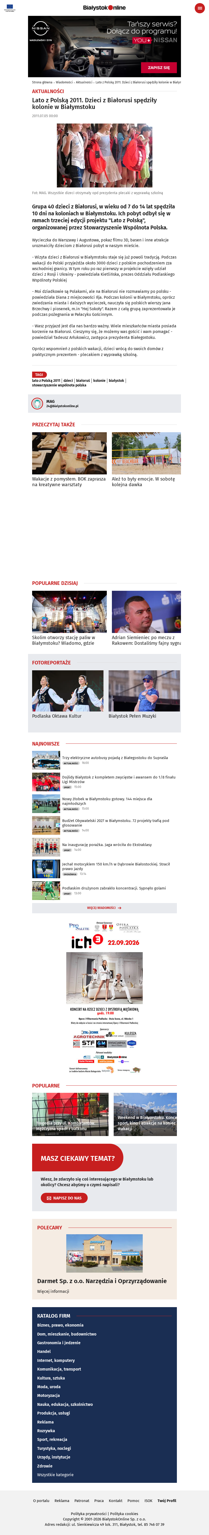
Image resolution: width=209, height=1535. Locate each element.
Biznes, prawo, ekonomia (60, 1325)
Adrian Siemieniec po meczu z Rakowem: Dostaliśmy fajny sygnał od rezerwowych (148, 640)
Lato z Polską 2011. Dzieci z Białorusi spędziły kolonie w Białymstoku (143, 82)
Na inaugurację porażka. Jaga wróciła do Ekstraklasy (107, 844)
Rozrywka (46, 1430)
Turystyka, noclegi (54, 1448)
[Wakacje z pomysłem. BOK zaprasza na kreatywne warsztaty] (69, 453)
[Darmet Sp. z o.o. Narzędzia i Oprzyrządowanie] (104, 1253)
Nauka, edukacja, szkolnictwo (65, 1404)
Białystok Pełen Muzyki (132, 716)
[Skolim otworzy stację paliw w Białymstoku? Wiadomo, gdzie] (69, 612)
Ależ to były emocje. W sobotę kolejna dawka (143, 481)
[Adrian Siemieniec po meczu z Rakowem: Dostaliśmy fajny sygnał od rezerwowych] (149, 612)
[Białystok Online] (104, 8)
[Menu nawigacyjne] (200, 8)
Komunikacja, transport (59, 1369)
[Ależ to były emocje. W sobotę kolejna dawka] (149, 453)
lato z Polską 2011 (46, 381)
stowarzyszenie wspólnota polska (59, 385)
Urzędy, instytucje (53, 1457)
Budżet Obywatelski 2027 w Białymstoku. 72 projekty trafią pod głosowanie (115, 823)
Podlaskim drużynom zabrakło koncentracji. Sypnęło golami (114, 888)
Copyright (71, 1519)
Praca (99, 1500)
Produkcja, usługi (53, 1413)
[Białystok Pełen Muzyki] (144, 690)
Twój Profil (167, 1500)
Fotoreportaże (51, 662)
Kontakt (115, 1500)
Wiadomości (64, 82)
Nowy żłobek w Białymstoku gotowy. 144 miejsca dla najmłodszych (107, 801)
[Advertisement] (104, 533)
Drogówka (70, 874)
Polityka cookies (124, 1513)
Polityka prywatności (89, 1513)
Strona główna (42, 82)
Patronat (81, 1500)
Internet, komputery (56, 1360)
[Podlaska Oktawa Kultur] (67, 690)
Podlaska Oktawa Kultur (57, 716)
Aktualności (84, 82)
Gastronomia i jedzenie (59, 1342)
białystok (116, 381)
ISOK (148, 1500)
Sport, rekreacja (52, 1439)
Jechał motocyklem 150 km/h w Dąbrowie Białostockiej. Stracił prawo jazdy (116, 866)
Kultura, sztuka (51, 1378)
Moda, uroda (49, 1386)
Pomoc (133, 1500)
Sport (67, 787)
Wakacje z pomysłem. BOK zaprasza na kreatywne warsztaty (69, 481)
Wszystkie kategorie (55, 1474)
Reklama (45, 1422)
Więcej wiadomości (101, 908)
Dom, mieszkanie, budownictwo (66, 1334)
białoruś (83, 381)
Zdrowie (45, 1466)
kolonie (99, 381)
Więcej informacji (53, 1291)
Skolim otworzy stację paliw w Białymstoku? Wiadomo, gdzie (63, 640)
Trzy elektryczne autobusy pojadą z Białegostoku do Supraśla (115, 757)
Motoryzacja (48, 1395)
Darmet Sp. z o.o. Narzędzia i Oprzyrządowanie (102, 1281)
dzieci (68, 381)
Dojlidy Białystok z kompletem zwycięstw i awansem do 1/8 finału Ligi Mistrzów (119, 779)
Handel (44, 1351)
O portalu (41, 1500)
